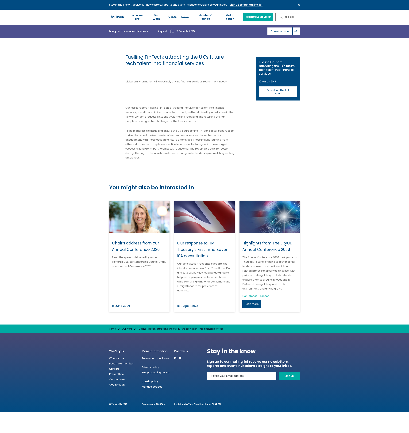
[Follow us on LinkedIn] (175, 358)
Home (112, 328)
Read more (252, 304)
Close (299, 5)
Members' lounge (205, 17)
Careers (114, 369)
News (185, 17)
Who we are (137, 17)
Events (172, 17)
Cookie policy (150, 381)
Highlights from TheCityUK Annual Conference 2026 (267, 246)
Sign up (289, 376)
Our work (156, 17)
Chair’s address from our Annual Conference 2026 (136, 246)
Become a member (258, 17)
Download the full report (278, 91)
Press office (116, 374)
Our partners (117, 379)
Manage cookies (152, 387)
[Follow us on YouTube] (180, 358)
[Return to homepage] (116, 17)
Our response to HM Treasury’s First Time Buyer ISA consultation (202, 249)
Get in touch (230, 17)
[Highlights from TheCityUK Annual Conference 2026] (269, 217)
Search (290, 17)
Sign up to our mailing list (246, 5)
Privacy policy (150, 367)
